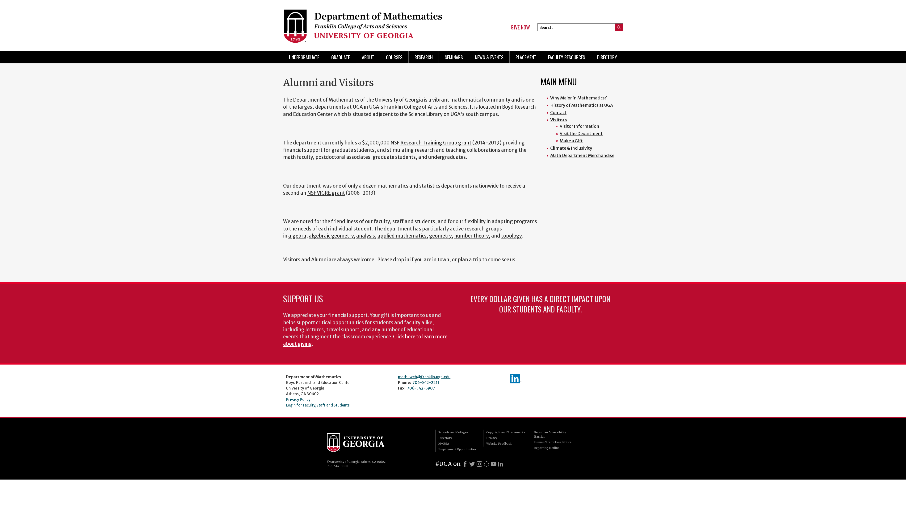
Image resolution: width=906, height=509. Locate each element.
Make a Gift (571, 141)
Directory (607, 57)
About (368, 57)
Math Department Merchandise (582, 155)
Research (424, 57)
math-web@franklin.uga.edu (424, 376)
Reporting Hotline (546, 448)
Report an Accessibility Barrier (550, 434)
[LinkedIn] (500, 464)
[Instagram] (479, 464)
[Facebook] (465, 464)
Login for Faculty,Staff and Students (318, 405)
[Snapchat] (486, 464)
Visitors (558, 120)
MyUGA (443, 443)
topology (511, 236)
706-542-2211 (425, 382)
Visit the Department (581, 133)
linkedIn (515, 378)
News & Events (489, 57)
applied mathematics (402, 236)
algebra (297, 236)
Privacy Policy (298, 399)
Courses (394, 57)
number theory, (472, 236)
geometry (440, 236)
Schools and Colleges (453, 432)
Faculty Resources (566, 57)
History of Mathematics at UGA (581, 105)
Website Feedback (499, 443)
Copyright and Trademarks (505, 432)
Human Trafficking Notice (552, 442)
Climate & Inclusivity (571, 148)
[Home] (365, 23)
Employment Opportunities (457, 449)
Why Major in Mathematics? (578, 98)
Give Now (520, 27)
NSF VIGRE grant (326, 193)
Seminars (454, 57)
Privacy (491, 438)
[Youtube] (493, 464)
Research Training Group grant (436, 143)
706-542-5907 (421, 388)
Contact (558, 112)
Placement (526, 57)
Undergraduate (304, 57)
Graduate (340, 57)
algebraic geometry (331, 236)
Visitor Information (579, 126)
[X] (472, 464)
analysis (365, 236)
